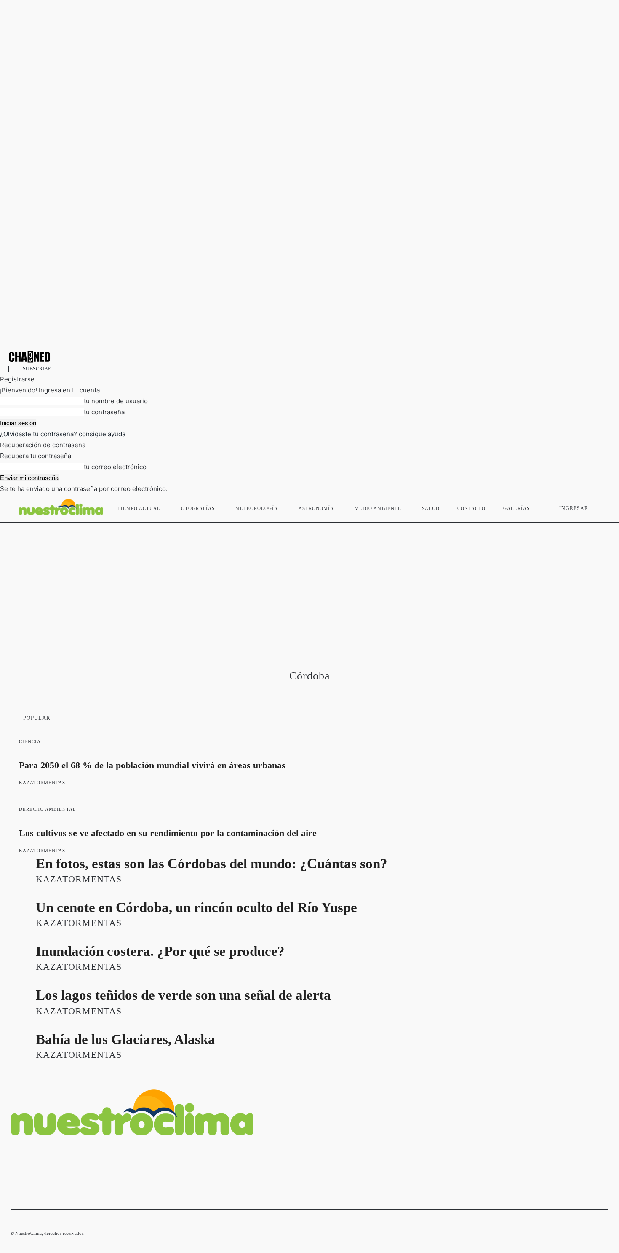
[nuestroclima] (309, 357)
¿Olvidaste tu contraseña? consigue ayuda (62, 434)
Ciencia (30, 741)
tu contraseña (104, 412)
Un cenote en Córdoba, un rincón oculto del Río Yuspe (196, 907)
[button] (598, 506)
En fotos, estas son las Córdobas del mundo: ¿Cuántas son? (211, 863)
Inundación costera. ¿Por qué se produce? (160, 951)
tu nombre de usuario (116, 401)
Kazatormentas (42, 782)
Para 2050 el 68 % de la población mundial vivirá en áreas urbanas (152, 765)
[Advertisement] (309, 586)
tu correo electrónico (115, 467)
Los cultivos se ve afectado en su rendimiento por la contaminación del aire (168, 833)
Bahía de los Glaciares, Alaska (125, 1039)
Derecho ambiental (47, 809)
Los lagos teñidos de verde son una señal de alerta (183, 995)
